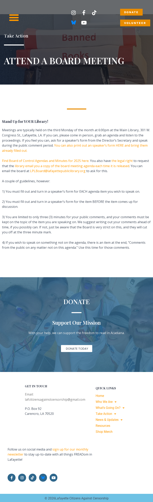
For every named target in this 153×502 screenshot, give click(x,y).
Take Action (104, 414)
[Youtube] (84, 23)
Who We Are (104, 402)
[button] (14, 17)
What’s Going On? (108, 408)
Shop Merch (104, 432)
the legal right (122, 161)
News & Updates (107, 420)
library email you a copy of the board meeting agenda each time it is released (72, 166)
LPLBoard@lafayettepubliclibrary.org (57, 171)
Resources (103, 426)
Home (100, 396)
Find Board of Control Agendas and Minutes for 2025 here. (45, 161)
